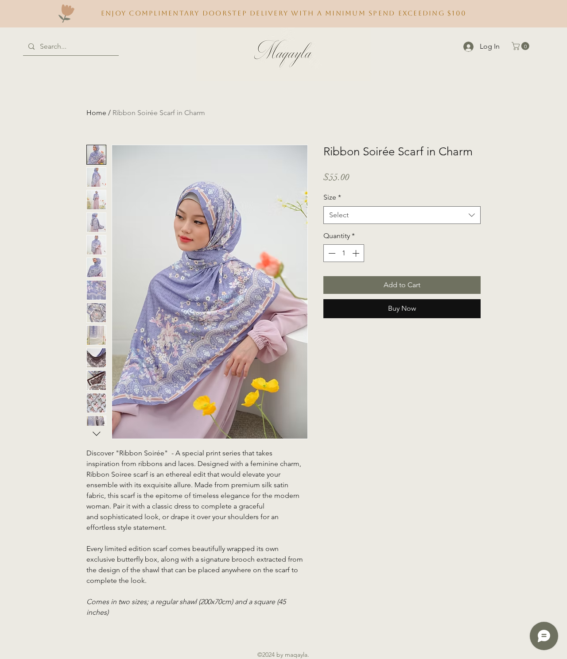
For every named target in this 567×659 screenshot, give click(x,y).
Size (332, 197)
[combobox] (402, 215)
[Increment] (356, 253)
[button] (521, 46)
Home (96, 112)
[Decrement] (331, 253)
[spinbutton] (343, 253)
